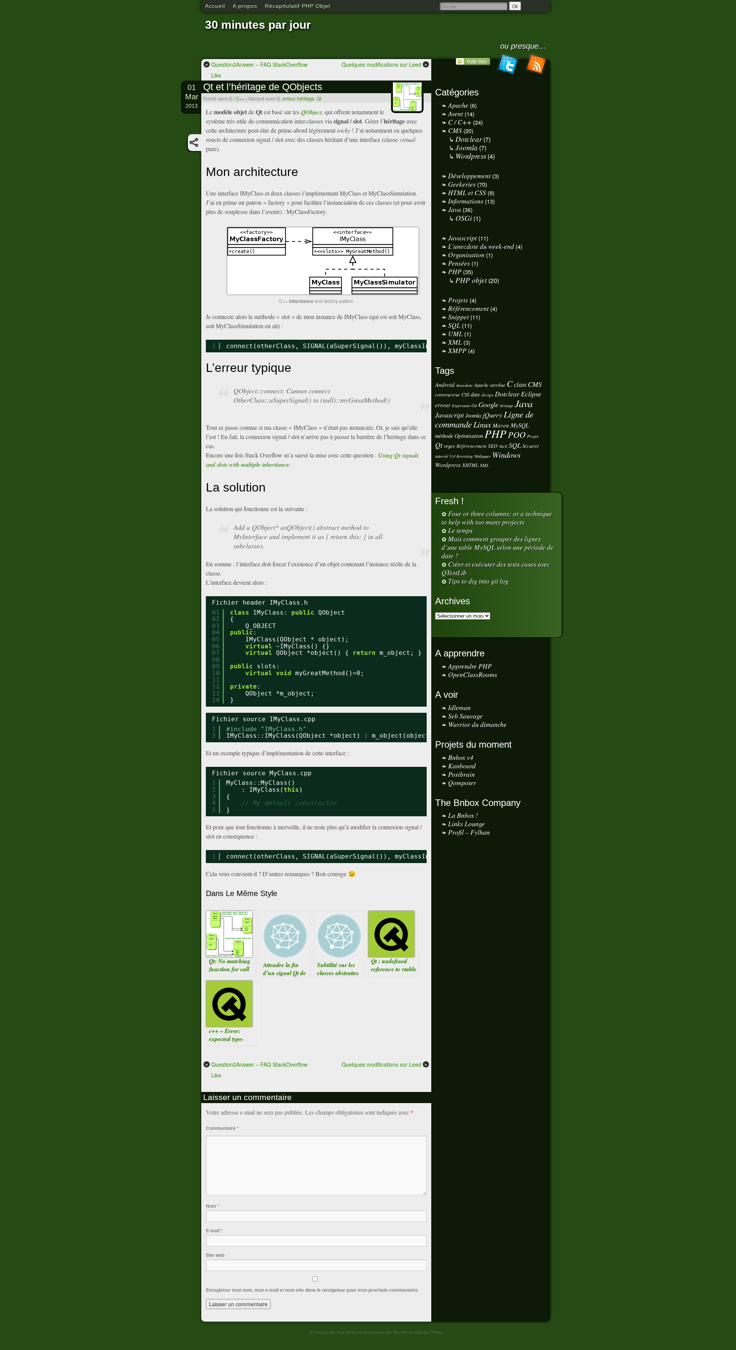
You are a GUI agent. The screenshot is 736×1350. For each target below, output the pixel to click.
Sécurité (530, 445)
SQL (454, 325)
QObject (311, 112)
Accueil (215, 6)
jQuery (492, 414)
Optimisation (469, 435)
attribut (497, 384)
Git (474, 405)
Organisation (466, 254)
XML (455, 342)
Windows (506, 454)
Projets (458, 299)
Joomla (466, 147)
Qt (319, 98)
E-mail (214, 1230)
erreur (289, 98)
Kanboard (462, 765)
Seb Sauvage (465, 715)
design (487, 395)
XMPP (457, 350)
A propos (245, 6)
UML (455, 333)
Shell (503, 446)
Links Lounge (466, 823)
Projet (532, 436)
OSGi (463, 218)
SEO (493, 445)
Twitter (507, 65)
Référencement (468, 308)
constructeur (447, 394)
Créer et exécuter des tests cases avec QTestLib (496, 568)
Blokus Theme (430, 1332)
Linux (482, 424)
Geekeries (462, 184)
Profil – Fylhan (469, 832)
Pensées (459, 263)
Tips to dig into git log (478, 580)
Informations (465, 201)
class (520, 384)
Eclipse (531, 393)
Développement (469, 175)
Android (445, 384)
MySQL (520, 425)
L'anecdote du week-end (481, 246)
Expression (461, 405)
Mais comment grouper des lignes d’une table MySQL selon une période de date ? (498, 547)
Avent (455, 113)
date (475, 394)
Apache (458, 105)
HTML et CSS (467, 192)
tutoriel (441, 456)
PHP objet (471, 280)
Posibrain (461, 774)
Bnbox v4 (460, 757)
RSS (536, 65)
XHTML (470, 465)
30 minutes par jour (258, 24)
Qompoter (462, 782)
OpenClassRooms (472, 674)
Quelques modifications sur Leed (384, 64)
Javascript (462, 237)
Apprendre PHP (470, 666)
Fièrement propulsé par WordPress (382, 1332)
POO (517, 434)
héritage (305, 98)
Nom (212, 1205)
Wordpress (470, 156)
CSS (465, 394)
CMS (455, 130)
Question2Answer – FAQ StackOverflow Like (256, 69)
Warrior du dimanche (477, 724)
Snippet (458, 316)
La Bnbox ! (463, 815)
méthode (444, 435)
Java (454, 209)
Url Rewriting (461, 456)
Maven (501, 425)
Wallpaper (482, 456)
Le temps (460, 530)
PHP (455, 271)
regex (449, 445)
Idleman (459, 707)
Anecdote (464, 385)
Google (488, 404)
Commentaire (222, 1128)
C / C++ (237, 98)
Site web (215, 1254)
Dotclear (468, 139)
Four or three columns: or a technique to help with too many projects (497, 517)
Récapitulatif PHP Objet (297, 6)
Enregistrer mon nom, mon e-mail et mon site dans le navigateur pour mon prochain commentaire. (312, 1289)
